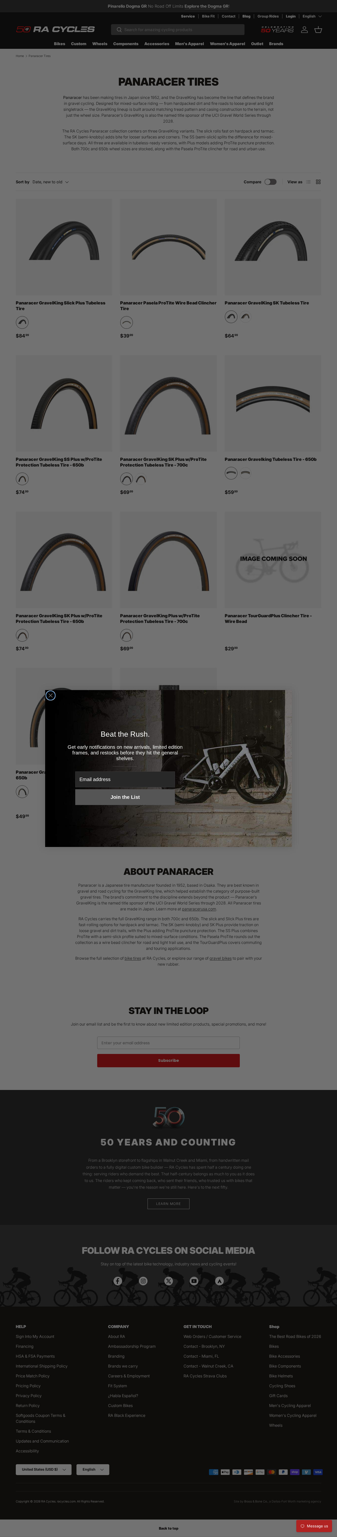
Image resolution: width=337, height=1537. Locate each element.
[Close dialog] (50, 695)
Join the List (125, 797)
